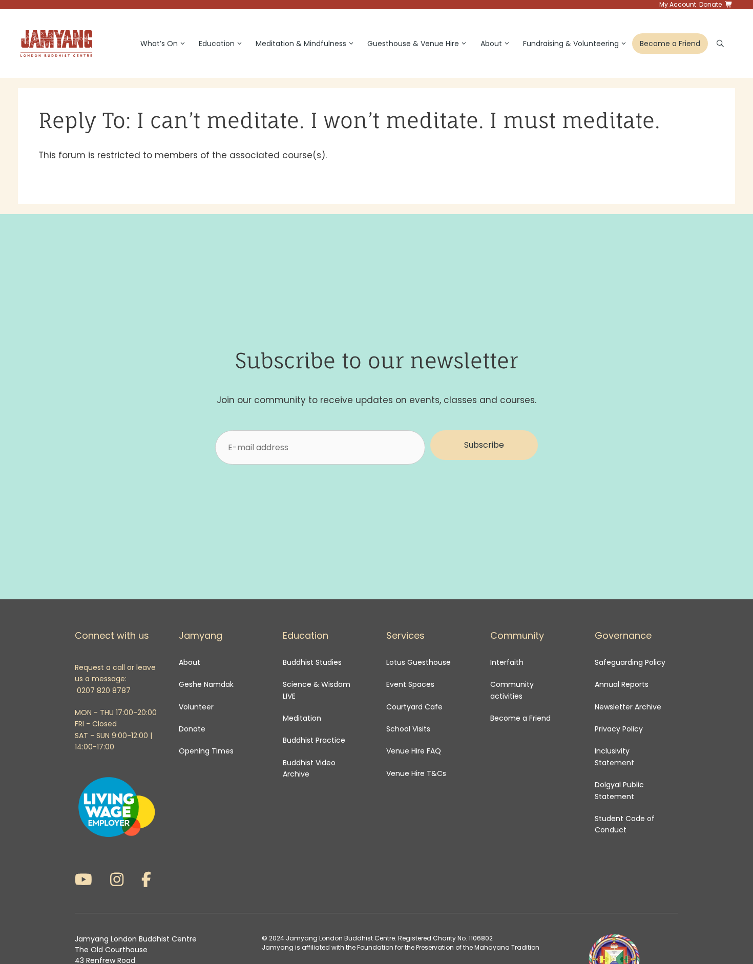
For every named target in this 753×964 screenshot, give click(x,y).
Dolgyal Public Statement (619, 790)
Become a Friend (670, 43)
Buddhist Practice (314, 740)
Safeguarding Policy (630, 662)
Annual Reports (622, 684)
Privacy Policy (620, 729)
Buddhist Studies (312, 662)
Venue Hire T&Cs (416, 773)
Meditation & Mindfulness (301, 43)
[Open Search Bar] (720, 43)
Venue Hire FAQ (413, 751)
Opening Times (206, 751)
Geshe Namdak (206, 684)
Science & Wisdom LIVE (316, 690)
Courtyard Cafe (414, 707)
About (491, 43)
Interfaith (507, 662)
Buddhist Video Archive (309, 768)
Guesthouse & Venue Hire (413, 43)
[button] (484, 445)
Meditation (302, 718)
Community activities (512, 690)
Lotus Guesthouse (418, 662)
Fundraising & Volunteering (571, 43)
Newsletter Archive (628, 707)
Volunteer (196, 707)
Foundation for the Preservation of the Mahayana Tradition (448, 947)
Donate (192, 729)
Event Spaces (410, 684)
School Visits (408, 729)
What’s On (159, 43)
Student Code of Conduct (625, 824)
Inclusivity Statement (614, 756)
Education (217, 43)
